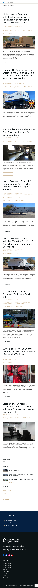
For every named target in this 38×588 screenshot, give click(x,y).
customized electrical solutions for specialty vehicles (17, 358)
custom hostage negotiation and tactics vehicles (15, 83)
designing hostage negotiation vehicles (25, 86)
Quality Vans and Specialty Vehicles (12, 89)
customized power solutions (9, 359)
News (4, 496)
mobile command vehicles (9, 141)
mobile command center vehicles (10, 253)
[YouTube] (12, 555)
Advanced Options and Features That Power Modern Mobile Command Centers (19, 132)
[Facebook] (6, 555)
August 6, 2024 (6, 414)
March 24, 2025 (6, 299)
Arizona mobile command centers (10, 194)
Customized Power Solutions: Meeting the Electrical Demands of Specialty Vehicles (19, 352)
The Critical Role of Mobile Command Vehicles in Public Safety (17, 294)
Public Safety (6, 499)
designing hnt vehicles (8, 86)
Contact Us (5, 577)
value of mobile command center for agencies (14, 200)
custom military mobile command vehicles (13, 29)
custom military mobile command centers (12, 27)
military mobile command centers (27, 30)
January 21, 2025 (7, 356)
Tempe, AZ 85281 (8, 516)
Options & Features (7, 567)
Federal (4, 493)
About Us (5, 569)
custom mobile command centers (10, 30)
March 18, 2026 (6, 80)
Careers (4, 575)
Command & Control (15, 80)
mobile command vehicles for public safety (13, 303)
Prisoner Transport (7, 498)
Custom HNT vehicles (27, 80)
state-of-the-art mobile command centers (13, 306)
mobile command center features (26, 138)
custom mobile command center (10, 250)
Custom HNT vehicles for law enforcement (13, 82)
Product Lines (6, 571)
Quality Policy (11, 586)
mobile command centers (24, 140)
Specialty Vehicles (7, 563)
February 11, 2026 (7, 249)
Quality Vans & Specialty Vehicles (11, 33)
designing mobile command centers (11, 87)
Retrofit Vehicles (7, 501)
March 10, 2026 (6, 137)
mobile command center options (10, 140)
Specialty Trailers (7, 565)
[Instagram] (9, 555)
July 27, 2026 (12, 482)
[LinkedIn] (3, 555)
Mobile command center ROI (9, 196)
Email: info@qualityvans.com (12, 522)
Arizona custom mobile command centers (12, 26)
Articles (5, 573)
